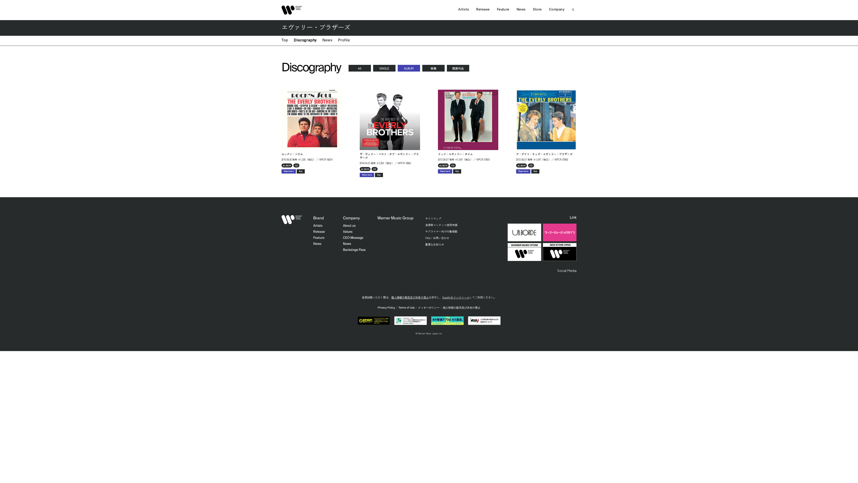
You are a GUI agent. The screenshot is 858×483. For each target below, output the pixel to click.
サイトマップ (433, 218)
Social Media (566, 270)
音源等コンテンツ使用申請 (441, 225)
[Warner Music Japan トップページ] (292, 10)
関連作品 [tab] (458, 68)
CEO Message (353, 237)
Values (347, 231)
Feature (503, 9)
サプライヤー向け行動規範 (441, 231)
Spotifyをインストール (455, 297)
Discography (305, 40)
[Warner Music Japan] (292, 219)
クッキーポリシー (429, 308)
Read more (289, 171)
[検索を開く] (573, 9)
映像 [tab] (433, 68)
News (327, 40)
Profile (344, 40)
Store (537, 9)
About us (349, 225)
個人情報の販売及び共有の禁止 (410, 297)
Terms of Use (406, 308)
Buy (301, 171)
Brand (318, 218)
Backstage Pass (354, 250)
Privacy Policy (386, 308)
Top (285, 40)
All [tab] (359, 68)
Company (556, 9)
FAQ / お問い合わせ (437, 238)
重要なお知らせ (434, 244)
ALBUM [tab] (409, 68)
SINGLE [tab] (384, 68)
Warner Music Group (395, 218)
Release (483, 9)
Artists (463, 9)
